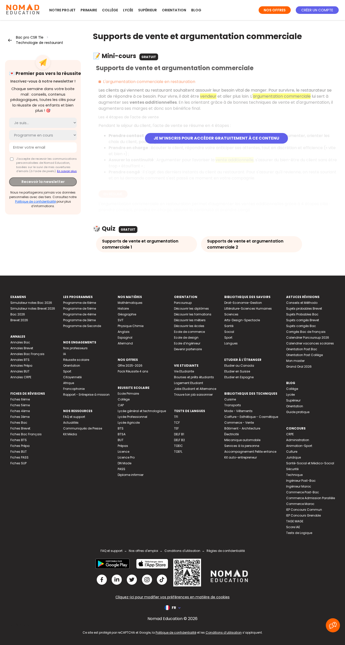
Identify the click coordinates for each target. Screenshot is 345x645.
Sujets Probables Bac (302, 314)
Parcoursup (183, 303)
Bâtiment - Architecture (242, 428)
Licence (123, 451)
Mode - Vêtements (238, 411)
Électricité (231, 434)
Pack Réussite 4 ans (133, 371)
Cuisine (230, 399)
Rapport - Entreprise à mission (86, 394)
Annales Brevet (21, 348)
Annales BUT (20, 371)
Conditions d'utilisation (182, 551)
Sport (67, 371)
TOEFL (178, 451)
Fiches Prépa (20, 446)
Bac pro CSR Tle (29, 37)
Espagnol (125, 337)
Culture (291, 451)
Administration (297, 440)
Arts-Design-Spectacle (242, 320)
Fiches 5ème (20, 405)
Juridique (293, 457)
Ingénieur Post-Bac (301, 480)
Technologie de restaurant (39, 42)
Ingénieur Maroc (298, 486)
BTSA (122, 434)
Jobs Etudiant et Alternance (195, 389)
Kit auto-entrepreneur (240, 457)
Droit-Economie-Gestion (243, 303)
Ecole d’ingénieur (187, 343)
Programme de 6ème (79, 303)
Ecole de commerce (189, 332)
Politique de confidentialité (35, 201)
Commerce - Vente (239, 422)
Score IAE (293, 527)
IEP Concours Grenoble (303, 515)
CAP (121, 405)
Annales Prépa (21, 365)
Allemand (125, 343)
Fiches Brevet (20, 428)
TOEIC (178, 446)
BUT (121, 440)
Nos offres (275, 10)
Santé (228, 326)
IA (64, 354)
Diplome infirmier (130, 475)
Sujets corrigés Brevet (302, 320)
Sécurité (292, 469)
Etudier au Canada (239, 365)
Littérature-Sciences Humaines (248, 308)
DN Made (124, 463)
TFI (176, 417)
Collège (110, 10)
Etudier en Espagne (239, 377)
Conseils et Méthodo (301, 303)
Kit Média (70, 434)
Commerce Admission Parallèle (310, 498)
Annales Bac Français (27, 354)
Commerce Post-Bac (302, 492)
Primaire (89, 10)
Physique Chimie (130, 326)
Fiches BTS (18, 440)
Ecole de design (186, 337)
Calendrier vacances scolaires (310, 343)
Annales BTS (20, 360)
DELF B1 (179, 434)
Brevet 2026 (19, 320)
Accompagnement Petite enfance (250, 451)
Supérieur (147, 10)
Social (229, 332)
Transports (232, 405)
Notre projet (62, 10)
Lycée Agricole (129, 422)
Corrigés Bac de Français (306, 332)
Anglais (124, 332)
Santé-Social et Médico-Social (310, 463)
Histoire (123, 308)
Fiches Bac (18, 422)
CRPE (290, 434)
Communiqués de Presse (82, 428)
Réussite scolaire (76, 360)
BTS (121, 428)
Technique (294, 475)
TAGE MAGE (294, 521)
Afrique (68, 383)
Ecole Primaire (128, 393)
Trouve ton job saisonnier (193, 394)
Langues (231, 343)
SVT (121, 320)
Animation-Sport (299, 446)
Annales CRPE (20, 377)
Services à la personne (241, 446)
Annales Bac (20, 342)
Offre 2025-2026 (130, 365)
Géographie (127, 314)
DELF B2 (179, 440)
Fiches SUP (18, 463)
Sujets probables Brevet (304, 308)
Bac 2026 (17, 314)
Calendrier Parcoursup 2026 (307, 337)
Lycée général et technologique (142, 411)
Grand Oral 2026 (299, 366)
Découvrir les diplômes (191, 308)
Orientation (174, 10)
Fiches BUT (18, 451)
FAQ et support (74, 417)
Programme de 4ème (79, 314)
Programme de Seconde (82, 326)
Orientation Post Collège (304, 355)
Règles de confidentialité (226, 551)
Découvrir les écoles (189, 326)
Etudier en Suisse (237, 371)
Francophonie (74, 389)
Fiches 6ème (20, 399)
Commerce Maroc (300, 504)
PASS (121, 469)
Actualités (71, 422)
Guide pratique (297, 412)
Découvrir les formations (192, 314)
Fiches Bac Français (26, 434)
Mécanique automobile (242, 440)
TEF (176, 428)
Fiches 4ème (20, 411)
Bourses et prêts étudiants (194, 377)
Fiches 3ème (20, 417)
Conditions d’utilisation (224, 632)
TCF (177, 422)
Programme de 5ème (79, 308)
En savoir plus (67, 171)
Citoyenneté (72, 377)
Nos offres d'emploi (143, 551)
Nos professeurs (75, 348)
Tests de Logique (299, 533)
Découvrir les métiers (190, 320)
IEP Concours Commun (304, 509)
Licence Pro (126, 457)
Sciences (231, 314)
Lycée (128, 10)
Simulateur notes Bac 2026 (31, 303)
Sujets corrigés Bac (301, 326)
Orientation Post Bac (301, 349)
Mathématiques (130, 303)
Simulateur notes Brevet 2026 (32, 308)
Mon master (295, 361)
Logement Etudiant (188, 383)
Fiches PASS (19, 457)
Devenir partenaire (188, 349)
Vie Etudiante (184, 371)
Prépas (123, 446)
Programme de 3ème (79, 320)
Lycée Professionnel (132, 417)
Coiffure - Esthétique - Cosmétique (251, 417)
